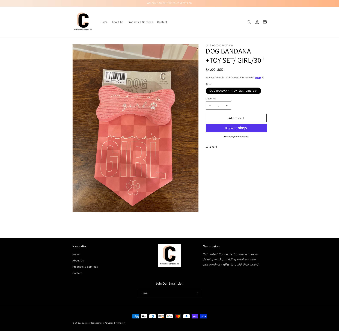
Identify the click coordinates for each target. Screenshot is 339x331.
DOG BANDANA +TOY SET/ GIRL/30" (233, 90)
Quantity (211, 98)
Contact (77, 273)
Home (75, 254)
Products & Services (85, 266)
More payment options (236, 136)
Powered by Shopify (115, 323)
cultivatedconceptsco (93, 323)
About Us (78, 260)
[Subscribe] (197, 293)
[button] (249, 22)
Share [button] (213, 146)
